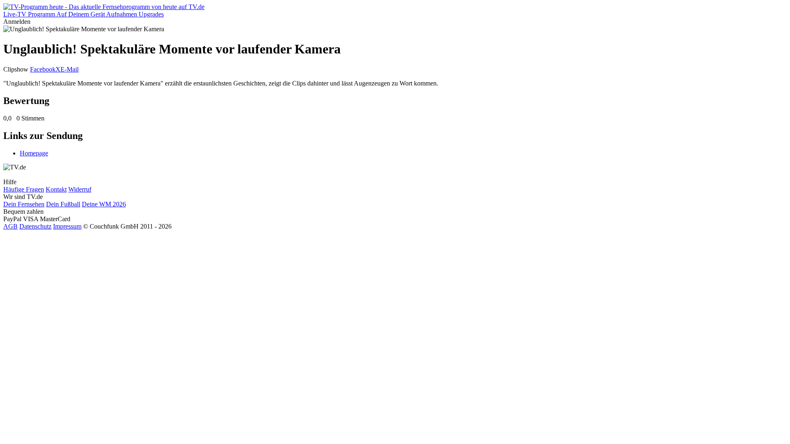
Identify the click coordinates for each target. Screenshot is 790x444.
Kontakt (56, 189)
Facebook (43, 69)
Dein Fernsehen (23, 204)
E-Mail (69, 69)
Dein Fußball (63, 204)
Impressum (67, 226)
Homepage (34, 153)
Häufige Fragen (23, 189)
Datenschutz (35, 226)
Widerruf (79, 189)
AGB (10, 226)
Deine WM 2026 (104, 204)
